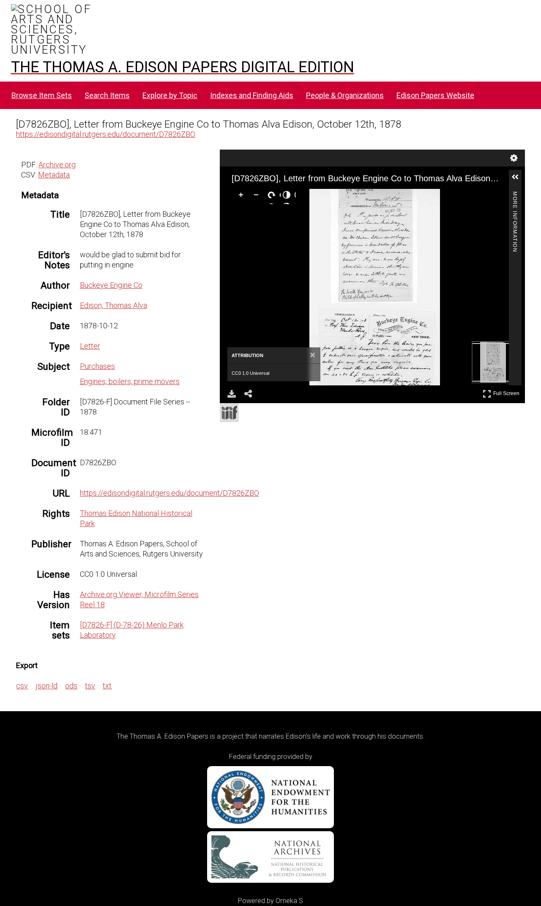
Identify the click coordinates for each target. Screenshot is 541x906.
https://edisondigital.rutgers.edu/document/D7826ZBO (105, 134)
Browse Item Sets (41, 95)
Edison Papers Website (435, 95)
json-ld (46, 685)
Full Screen (507, 392)
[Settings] (514, 158)
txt (107, 685)
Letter (90, 345)
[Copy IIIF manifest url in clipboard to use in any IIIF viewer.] (229, 412)
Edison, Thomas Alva (113, 305)
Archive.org (57, 164)
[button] (518, 180)
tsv (90, 685)
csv (22, 685)
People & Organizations (345, 95)
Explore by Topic (169, 95)
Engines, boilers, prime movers (130, 381)
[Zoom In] (242, 196)
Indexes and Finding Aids (251, 95)
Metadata (54, 174)
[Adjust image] (288, 196)
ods (71, 685)
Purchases (97, 366)
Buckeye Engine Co (111, 285)
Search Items (107, 95)
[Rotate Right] (273, 196)
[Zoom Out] (257, 196)
